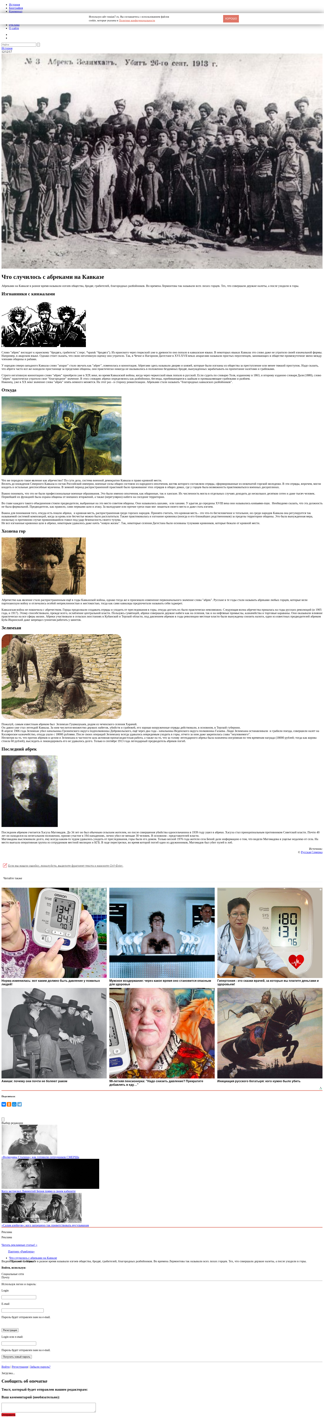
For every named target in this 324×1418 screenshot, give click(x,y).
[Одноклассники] (9, 1104)
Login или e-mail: (12, 1336)
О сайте (14, 28)
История (14, 4)
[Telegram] (19, 1104)
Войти (6, 1366)
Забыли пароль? (40, 1366)
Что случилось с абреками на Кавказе (33, 1257)
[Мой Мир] (14, 1104)
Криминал (15, 11)
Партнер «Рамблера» (21, 1251)
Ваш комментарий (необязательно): (31, 1397)
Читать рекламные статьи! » (19, 1245)
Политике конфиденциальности (137, 20)
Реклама (14, 24)
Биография (16, 8)
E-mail (5, 1303)
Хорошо (231, 18)
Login (5, 1290)
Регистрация (20, 1366)
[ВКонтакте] (4, 1104)
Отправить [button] (8, 1414)
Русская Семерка (311, 852)
